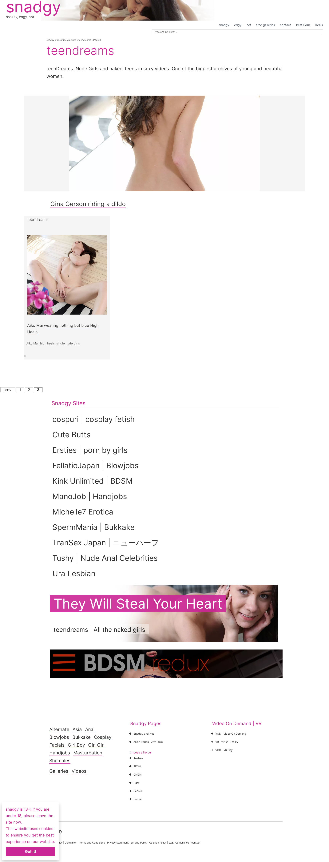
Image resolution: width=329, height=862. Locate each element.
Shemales (59, 760)
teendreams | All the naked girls (99, 629)
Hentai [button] (137, 799)
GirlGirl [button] (137, 774)
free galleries (265, 25)
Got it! (30, 851)
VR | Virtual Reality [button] (226, 741)
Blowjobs (59, 737)
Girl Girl (96, 745)
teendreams (84, 39)
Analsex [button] (138, 758)
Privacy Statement (118, 842)
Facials (57, 745)
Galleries (58, 771)
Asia (77, 729)
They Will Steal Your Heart (138, 603)
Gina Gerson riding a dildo (88, 204)
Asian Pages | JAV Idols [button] (148, 741)
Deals (319, 25)
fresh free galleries (66, 39)
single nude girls (68, 343)
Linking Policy (139, 842)
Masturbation (87, 753)
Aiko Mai (32, 343)
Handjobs (59, 753)
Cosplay (102, 737)
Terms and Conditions (92, 842)
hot (249, 25)
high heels (47, 343)
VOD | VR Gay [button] (224, 750)
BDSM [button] (137, 766)
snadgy (224, 25)
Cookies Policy (157, 842)
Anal (90, 729)
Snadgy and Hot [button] (143, 733)
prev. (7, 389)
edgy (237, 25)
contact (285, 25)
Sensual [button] (138, 790)
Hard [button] (136, 782)
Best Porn (303, 25)
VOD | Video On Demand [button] (230, 733)
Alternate (59, 729)
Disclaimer (71, 842)
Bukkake (81, 737)
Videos (79, 771)
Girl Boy (76, 745)
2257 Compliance (179, 842)
